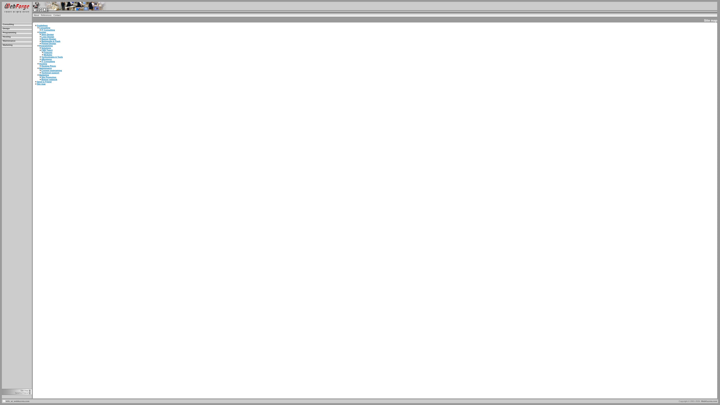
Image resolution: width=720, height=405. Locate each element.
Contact (57, 15)
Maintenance (9, 41)
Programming (9, 33)
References (46, 15)
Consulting (8, 24)
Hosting (7, 37)
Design (6, 28)
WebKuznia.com (709, 401)
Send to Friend (21, 393)
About (36, 15)
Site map (24, 390)
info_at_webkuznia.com (17, 401)
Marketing (8, 45)
